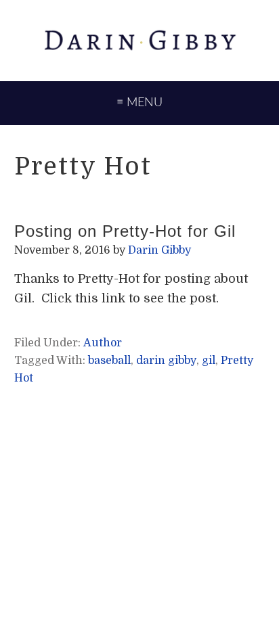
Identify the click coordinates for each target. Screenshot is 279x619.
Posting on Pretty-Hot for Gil (125, 231)
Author (102, 343)
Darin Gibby (139, 41)
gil (208, 360)
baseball (109, 360)
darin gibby (166, 360)
